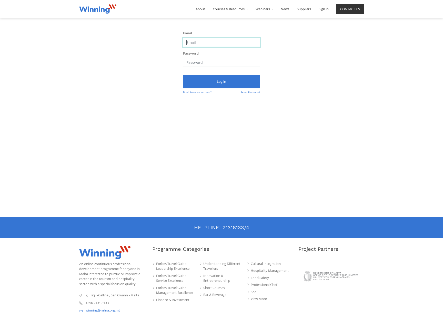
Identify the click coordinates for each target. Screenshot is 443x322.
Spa (253, 291)
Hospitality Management (270, 270)
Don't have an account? (197, 92)
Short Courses (214, 287)
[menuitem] (200, 9)
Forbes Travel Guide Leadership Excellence (172, 266)
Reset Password (250, 92)
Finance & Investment (172, 299)
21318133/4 (236, 227)
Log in (221, 81)
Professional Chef (264, 284)
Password (191, 53)
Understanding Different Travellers (221, 266)
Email (187, 33)
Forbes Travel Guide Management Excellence (174, 290)
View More (259, 298)
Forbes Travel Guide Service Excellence (171, 278)
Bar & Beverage (214, 294)
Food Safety (260, 277)
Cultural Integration (266, 263)
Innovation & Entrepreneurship (216, 278)
